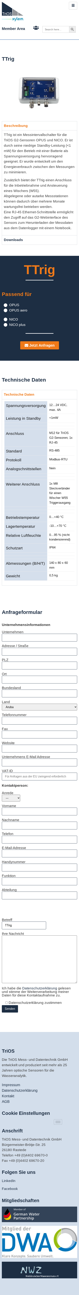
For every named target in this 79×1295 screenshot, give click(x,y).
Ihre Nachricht (13, 934)
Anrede (7, 793)
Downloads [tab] (13, 240)
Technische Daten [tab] (19, 394)
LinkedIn (8, 1181)
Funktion (9, 876)
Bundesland (11, 688)
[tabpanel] (39, 182)
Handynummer (13, 862)
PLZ (5, 660)
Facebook (10, 1189)
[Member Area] (36, 28)
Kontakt (8, 1096)
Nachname (10, 820)
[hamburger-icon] (73, 6)
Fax (5, 729)
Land (6, 702)
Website (8, 743)
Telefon (7, 834)
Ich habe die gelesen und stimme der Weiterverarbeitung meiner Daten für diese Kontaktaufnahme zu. (36, 991)
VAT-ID (7, 771)
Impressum (11, 1085)
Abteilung (9, 890)
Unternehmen (13, 632)
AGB (6, 1101)
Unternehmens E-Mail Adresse (26, 757)
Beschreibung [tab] (16, 126)
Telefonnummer (14, 715)
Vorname (9, 806)
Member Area (13, 29)
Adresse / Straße (15, 646)
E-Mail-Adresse (14, 848)
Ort (4, 674)
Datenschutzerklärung (40, 988)
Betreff (7, 920)
